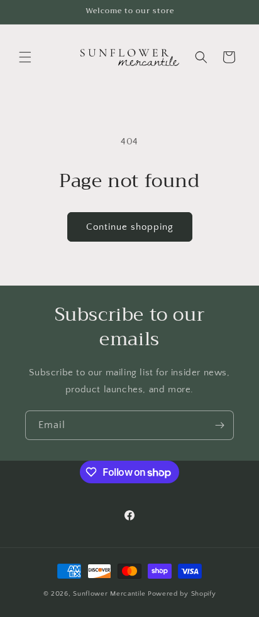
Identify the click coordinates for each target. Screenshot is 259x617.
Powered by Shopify (182, 594)
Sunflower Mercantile (109, 594)
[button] (25, 57)
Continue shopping (130, 227)
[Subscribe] (219, 425)
